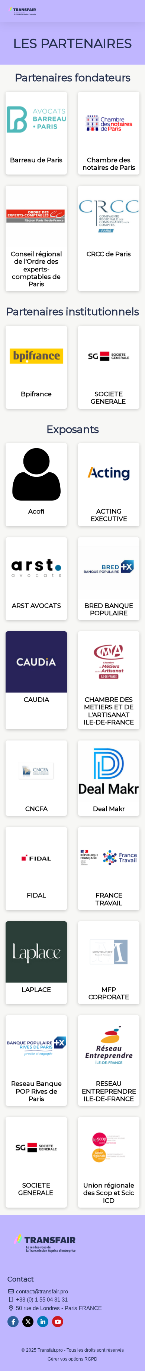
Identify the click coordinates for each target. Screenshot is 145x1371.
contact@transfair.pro (41, 1291)
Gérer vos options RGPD (72, 1359)
